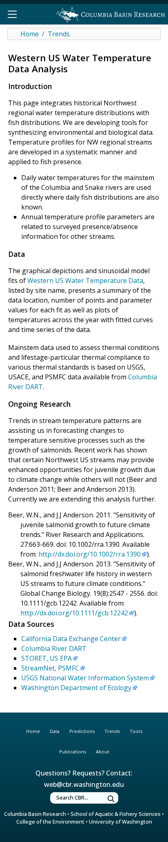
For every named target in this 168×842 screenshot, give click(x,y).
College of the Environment (50, 821)
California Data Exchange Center (71, 638)
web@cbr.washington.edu (84, 784)
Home (29, 33)
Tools (136, 731)
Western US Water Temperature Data (85, 280)
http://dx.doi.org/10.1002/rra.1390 (89, 554)
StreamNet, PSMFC (50, 668)
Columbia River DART (53, 648)
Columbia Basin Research (35, 813)
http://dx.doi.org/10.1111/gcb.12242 (74, 612)
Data (55, 731)
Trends (59, 33)
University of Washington (120, 821)
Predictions (82, 731)
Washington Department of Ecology (76, 687)
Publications (72, 751)
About (102, 751)
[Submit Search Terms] (111, 799)
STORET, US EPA (46, 658)
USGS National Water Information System (85, 677)
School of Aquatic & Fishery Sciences (116, 813)
